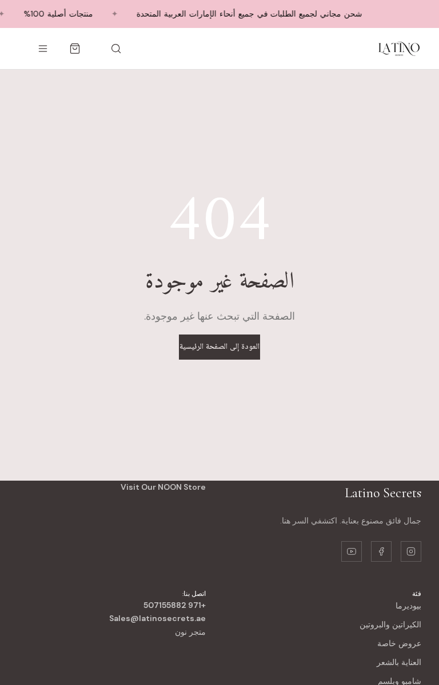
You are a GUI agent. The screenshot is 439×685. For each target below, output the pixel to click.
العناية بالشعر (399, 662)
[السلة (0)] (74, 48)
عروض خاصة (399, 643)
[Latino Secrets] (398, 48)
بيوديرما (408, 606)
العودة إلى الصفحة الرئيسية (219, 347)
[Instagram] (411, 551)
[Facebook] (381, 551)
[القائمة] (42, 48)
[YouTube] (351, 551)
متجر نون (190, 632)
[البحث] (116, 48)
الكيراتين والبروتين (390, 624)
